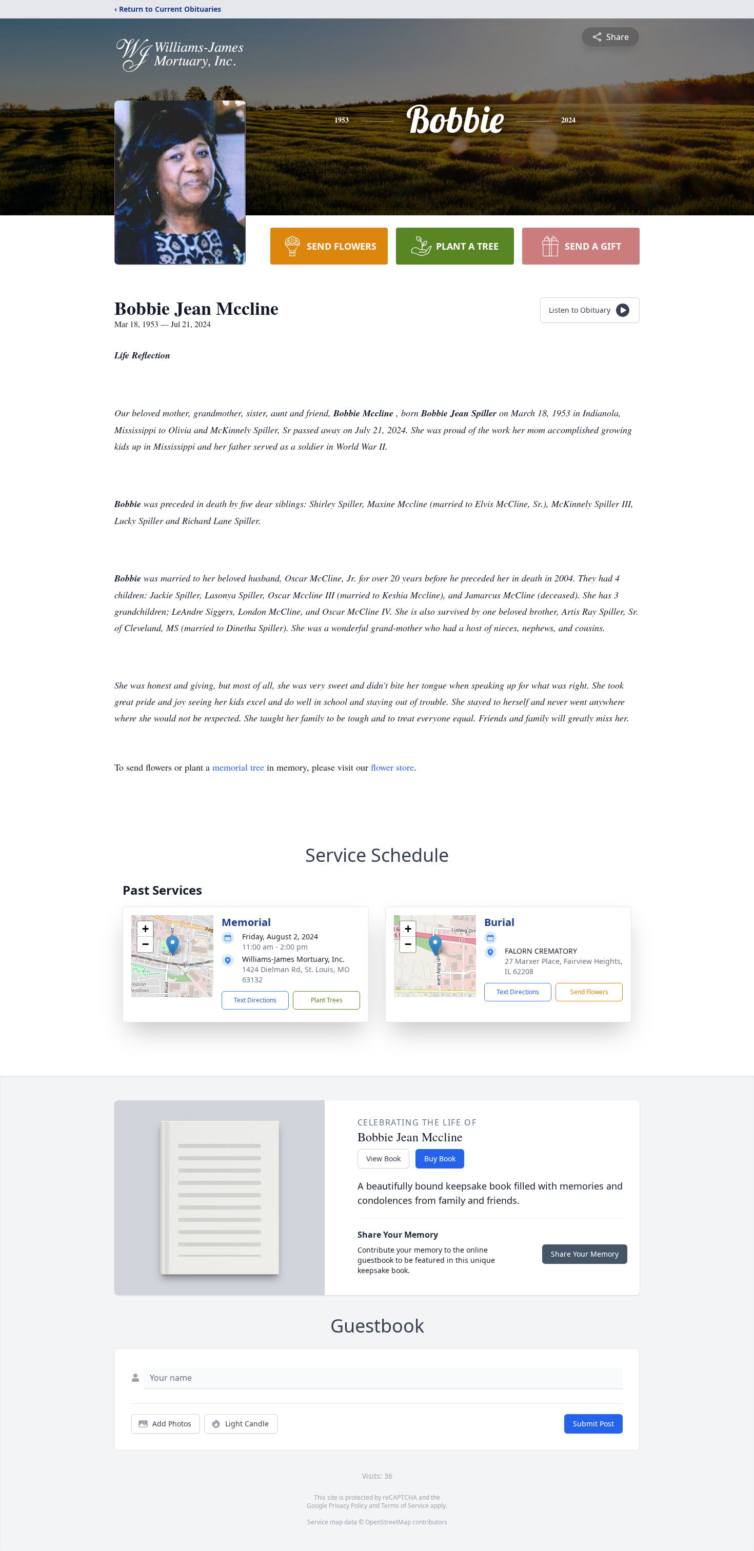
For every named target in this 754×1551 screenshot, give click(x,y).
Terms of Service (405, 1505)
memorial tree (238, 767)
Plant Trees (327, 1000)
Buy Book (439, 1158)
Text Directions (255, 1000)
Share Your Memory (585, 1254)
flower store (392, 767)
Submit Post (593, 1423)
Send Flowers (589, 992)
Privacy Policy (348, 1505)
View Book (383, 1158)
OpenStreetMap (388, 1522)
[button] (172, 945)
